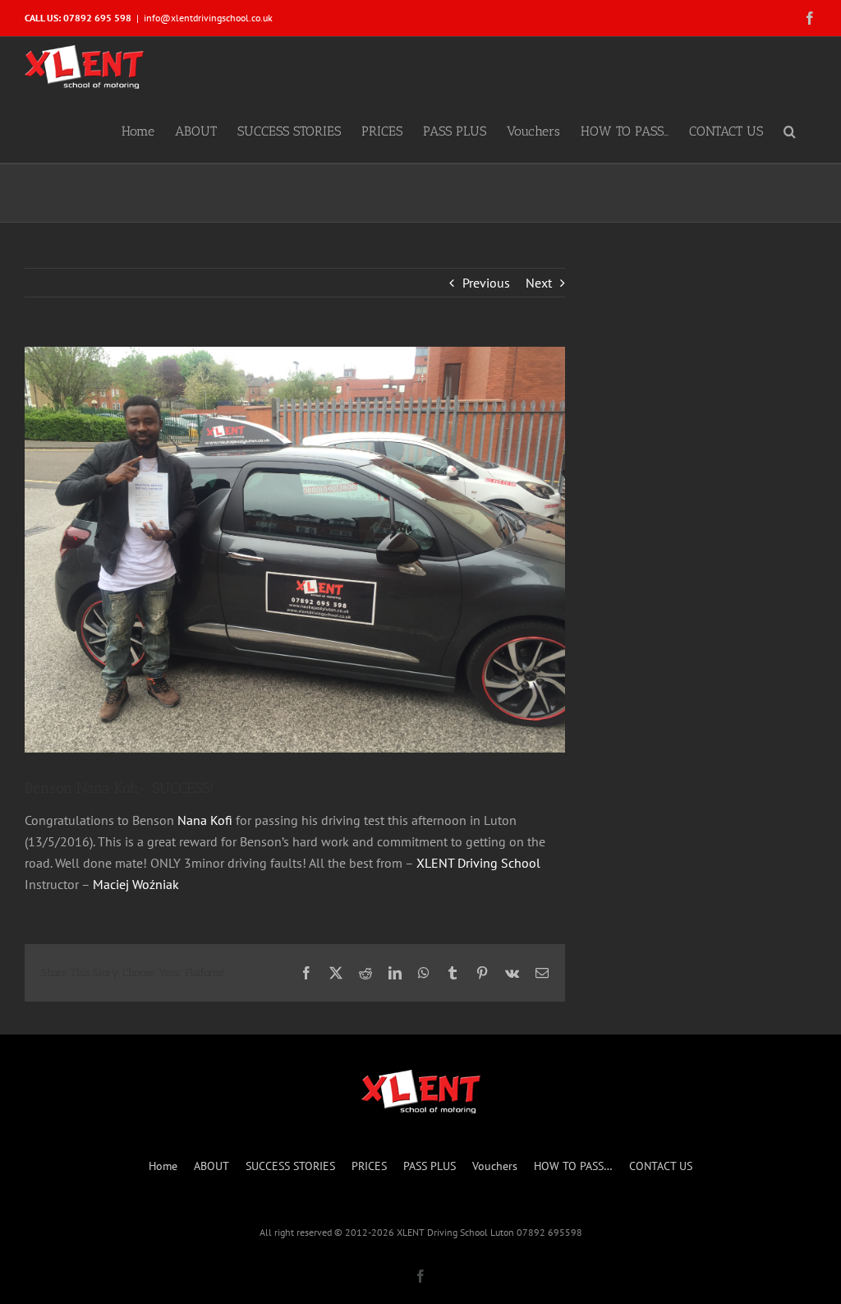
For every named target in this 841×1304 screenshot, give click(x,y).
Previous (486, 282)
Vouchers (494, 1166)
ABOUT (211, 1166)
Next (539, 282)
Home (163, 1166)
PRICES (369, 1166)
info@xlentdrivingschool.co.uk (208, 18)
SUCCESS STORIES (290, 1166)
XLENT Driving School (478, 863)
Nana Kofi (204, 820)
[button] (790, 130)
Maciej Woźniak (136, 884)
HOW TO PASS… (573, 1166)
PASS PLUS (429, 1166)
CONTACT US (660, 1166)
